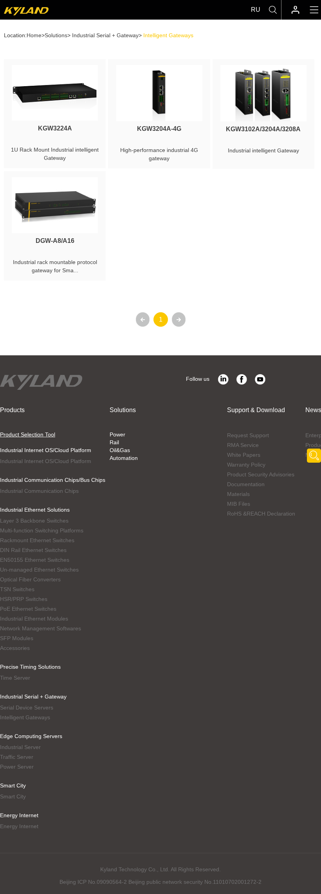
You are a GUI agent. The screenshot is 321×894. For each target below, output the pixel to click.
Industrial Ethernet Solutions (35, 510)
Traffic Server (16, 757)
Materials (238, 494)
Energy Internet (19, 815)
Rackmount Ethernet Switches (37, 540)
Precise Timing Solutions (30, 667)
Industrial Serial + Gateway (105, 35)
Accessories (15, 648)
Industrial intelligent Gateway (263, 150)
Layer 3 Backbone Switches (34, 521)
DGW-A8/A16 (55, 240)
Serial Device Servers (26, 707)
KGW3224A (55, 128)
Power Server (17, 767)
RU (255, 9)
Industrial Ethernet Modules (34, 618)
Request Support (248, 435)
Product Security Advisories (260, 474)
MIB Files (238, 504)
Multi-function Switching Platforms (41, 530)
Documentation (246, 484)
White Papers (243, 455)
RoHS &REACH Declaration (261, 513)
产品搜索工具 (314, 456)
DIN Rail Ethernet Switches (33, 550)
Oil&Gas (120, 450)
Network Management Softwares (40, 628)
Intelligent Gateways (25, 717)
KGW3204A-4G (159, 128)
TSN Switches (17, 589)
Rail (114, 442)
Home (34, 35)
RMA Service (243, 445)
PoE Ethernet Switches (28, 609)
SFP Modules (16, 638)
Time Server (15, 678)
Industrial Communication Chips (39, 491)
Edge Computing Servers (31, 736)
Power (117, 434)
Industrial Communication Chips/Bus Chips (52, 480)
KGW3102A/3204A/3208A (263, 129)
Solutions (56, 35)
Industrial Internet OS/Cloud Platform (45, 450)
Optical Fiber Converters (30, 579)
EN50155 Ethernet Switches (34, 560)
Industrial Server (20, 747)
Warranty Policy (246, 464)
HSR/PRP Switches (23, 599)
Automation (124, 458)
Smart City (13, 785)
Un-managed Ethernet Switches (39, 569)
